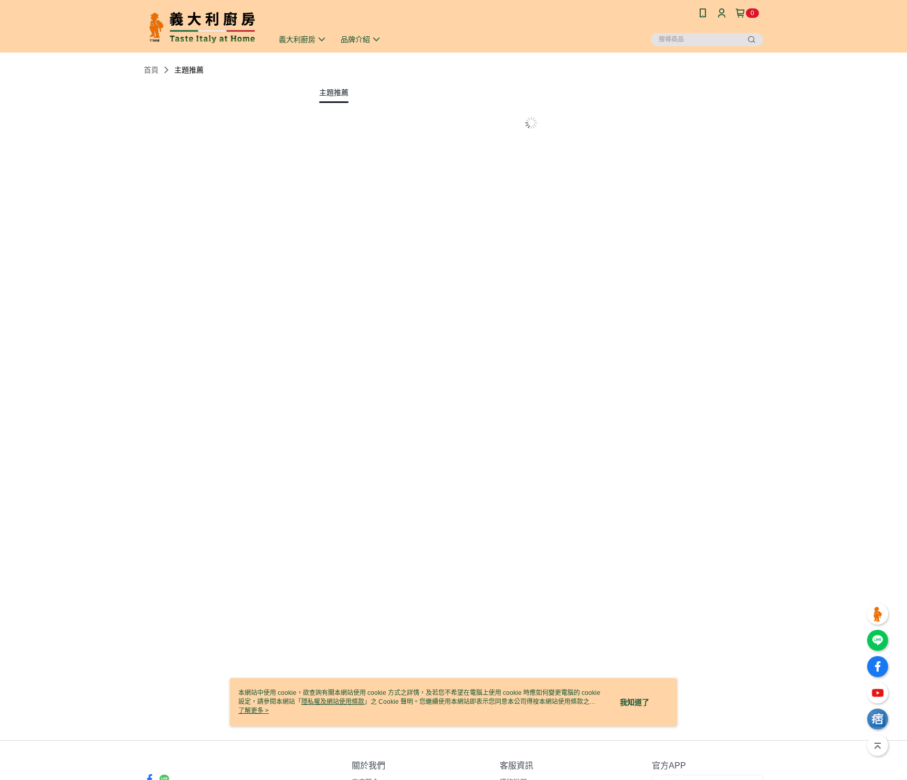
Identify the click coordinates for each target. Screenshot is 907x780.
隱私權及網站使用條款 (332, 701)
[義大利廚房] (202, 28)
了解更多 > (253, 710)
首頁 (151, 70)
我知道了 (634, 702)
